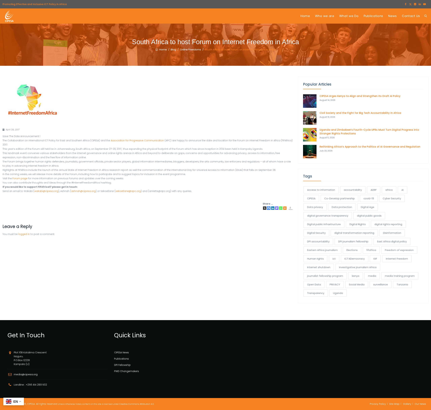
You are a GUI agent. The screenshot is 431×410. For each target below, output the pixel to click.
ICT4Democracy (354, 258)
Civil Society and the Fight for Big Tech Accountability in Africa (360, 113)
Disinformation (392, 233)
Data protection (342, 207)
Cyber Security (392, 198)
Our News (420, 404)
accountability (353, 190)
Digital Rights (358, 224)
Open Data (314, 284)
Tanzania (402, 284)
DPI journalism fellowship (353, 241)
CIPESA (311, 198)
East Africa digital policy (392, 241)
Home (305, 16)
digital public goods (369, 215)
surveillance (380, 284)
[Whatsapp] (281, 208)
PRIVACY (335, 284)
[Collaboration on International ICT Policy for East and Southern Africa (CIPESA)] (9, 16)
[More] (285, 208)
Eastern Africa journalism (322, 250)
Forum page (19, 178)
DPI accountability (318, 241)
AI (402, 190)
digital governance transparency (327, 215)
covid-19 (368, 198)
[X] (264, 208)
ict (334, 258)
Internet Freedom (397, 258)
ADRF (374, 190)
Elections (352, 250)
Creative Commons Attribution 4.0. (136, 404)
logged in (24, 234)
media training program (400, 276)
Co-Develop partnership (339, 198)
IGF (375, 258)
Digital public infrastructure (324, 224)
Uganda (338, 293)
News (392, 16)
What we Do (349, 16)
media (372, 276)
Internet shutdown (318, 267)
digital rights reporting (388, 224)
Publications (373, 16)
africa (389, 190)
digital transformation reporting (354, 233)
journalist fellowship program (325, 276)
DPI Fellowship (122, 365)
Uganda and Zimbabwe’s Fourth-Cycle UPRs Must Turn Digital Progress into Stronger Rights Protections (369, 131)
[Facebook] (268, 208)
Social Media (356, 284)
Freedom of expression (399, 250)
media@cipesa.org (26, 374)
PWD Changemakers (126, 371)
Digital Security (316, 233)
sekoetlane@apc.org (128, 191)
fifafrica (371, 250)
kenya (355, 276)
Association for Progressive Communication (137, 140)
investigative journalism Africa (357, 267)
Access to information (321, 190)
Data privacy (315, 207)
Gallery (407, 404)
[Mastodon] (276, 208)
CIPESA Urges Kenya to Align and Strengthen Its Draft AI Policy (360, 96)
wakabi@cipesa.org (46, 191)
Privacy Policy (378, 404)
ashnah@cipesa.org (83, 191)
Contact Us (411, 16)
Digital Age (367, 207)
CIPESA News (121, 352)
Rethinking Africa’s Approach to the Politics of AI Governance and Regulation (370, 146)
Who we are (324, 16)
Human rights (315, 258)
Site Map (394, 404)
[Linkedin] (272, 208)
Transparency (315, 293)
